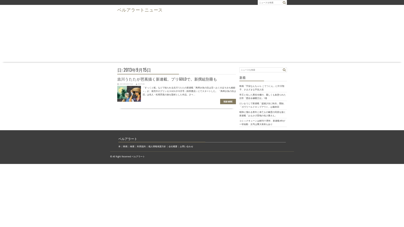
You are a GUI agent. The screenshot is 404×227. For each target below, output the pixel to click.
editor (141, 84)
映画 (125, 146)
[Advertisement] (202, 37)
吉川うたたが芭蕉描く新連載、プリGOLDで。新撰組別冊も (167, 79)
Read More (228, 101)
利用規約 (141, 146)
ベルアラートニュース (140, 9)
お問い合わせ (186, 146)
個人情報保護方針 (157, 146)
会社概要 (173, 146)
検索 (132, 146)
